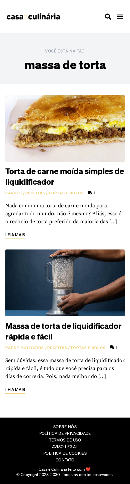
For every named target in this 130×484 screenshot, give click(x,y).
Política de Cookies (65, 453)
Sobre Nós (65, 427)
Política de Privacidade (65, 433)
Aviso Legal (65, 446)
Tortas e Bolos (65, 193)
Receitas (35, 193)
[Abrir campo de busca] (108, 16)
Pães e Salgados (24, 347)
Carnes (13, 193)
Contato (65, 460)
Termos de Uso (65, 440)
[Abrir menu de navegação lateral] (120, 16)
